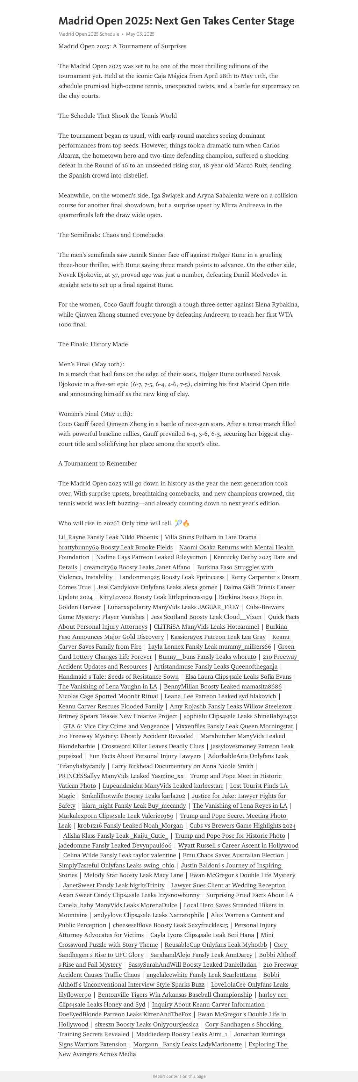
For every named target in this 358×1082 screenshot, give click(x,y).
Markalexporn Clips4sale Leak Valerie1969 (115, 816)
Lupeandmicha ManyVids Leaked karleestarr (163, 785)
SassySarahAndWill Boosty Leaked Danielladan (192, 964)
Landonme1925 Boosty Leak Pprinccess (171, 577)
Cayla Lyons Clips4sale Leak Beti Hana (202, 935)
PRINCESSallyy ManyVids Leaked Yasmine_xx (121, 776)
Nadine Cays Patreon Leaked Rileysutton (151, 557)
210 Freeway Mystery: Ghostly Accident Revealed (126, 736)
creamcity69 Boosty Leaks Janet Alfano (137, 567)
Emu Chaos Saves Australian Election (233, 855)
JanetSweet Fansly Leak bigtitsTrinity (114, 885)
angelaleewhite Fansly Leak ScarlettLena (201, 975)
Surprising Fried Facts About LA (250, 895)
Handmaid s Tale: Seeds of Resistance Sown (118, 676)
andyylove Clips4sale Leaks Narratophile (149, 915)
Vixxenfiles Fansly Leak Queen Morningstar (234, 726)
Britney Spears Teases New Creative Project (117, 716)
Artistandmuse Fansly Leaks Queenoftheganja (216, 666)
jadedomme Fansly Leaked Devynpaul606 (115, 845)
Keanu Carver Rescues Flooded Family (110, 706)
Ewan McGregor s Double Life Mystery (242, 875)
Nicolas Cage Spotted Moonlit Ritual (108, 696)
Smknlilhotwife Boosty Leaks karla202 (133, 796)
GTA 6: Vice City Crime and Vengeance (116, 726)
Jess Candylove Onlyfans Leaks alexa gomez (157, 587)
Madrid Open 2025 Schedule (88, 34)
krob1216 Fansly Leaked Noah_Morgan (130, 825)
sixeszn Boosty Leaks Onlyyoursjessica (147, 1024)
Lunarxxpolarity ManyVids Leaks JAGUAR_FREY (173, 607)
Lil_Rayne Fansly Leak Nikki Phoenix (108, 537)
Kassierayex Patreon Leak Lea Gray (218, 637)
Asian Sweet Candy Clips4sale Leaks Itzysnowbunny (129, 895)
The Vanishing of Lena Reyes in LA (240, 805)
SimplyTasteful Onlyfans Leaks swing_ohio (116, 865)
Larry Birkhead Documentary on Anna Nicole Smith (182, 766)
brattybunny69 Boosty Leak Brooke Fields (115, 547)
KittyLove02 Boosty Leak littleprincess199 (155, 597)
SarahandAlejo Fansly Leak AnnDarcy (201, 955)
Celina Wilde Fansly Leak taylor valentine (119, 855)
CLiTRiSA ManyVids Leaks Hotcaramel (206, 626)
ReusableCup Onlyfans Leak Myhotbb (216, 944)
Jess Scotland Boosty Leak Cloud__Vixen (206, 617)
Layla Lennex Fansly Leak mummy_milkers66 (209, 646)
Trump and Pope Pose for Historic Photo (230, 835)
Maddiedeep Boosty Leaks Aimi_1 (182, 1034)
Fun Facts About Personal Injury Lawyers (145, 756)
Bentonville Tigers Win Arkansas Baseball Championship (175, 994)
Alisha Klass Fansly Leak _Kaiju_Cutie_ (115, 835)
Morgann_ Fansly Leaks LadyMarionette (187, 1044)
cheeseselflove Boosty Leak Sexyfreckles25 (170, 925)
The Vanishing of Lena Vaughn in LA (107, 686)
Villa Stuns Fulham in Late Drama (211, 537)
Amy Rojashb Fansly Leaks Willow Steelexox (231, 706)
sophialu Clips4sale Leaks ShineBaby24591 (241, 716)
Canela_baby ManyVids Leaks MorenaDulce (117, 905)
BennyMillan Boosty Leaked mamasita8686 (223, 686)
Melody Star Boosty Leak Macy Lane (133, 875)
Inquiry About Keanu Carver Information (208, 1004)
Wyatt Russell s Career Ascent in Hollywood (238, 845)
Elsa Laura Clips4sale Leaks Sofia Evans (238, 676)
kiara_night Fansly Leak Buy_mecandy (134, 805)
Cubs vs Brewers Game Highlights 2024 (242, 825)
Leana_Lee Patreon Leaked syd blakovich (220, 696)
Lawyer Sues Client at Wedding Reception (228, 885)
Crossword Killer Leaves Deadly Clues (153, 746)
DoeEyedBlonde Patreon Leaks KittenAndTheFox (124, 1014)
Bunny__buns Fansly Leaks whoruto (207, 657)
